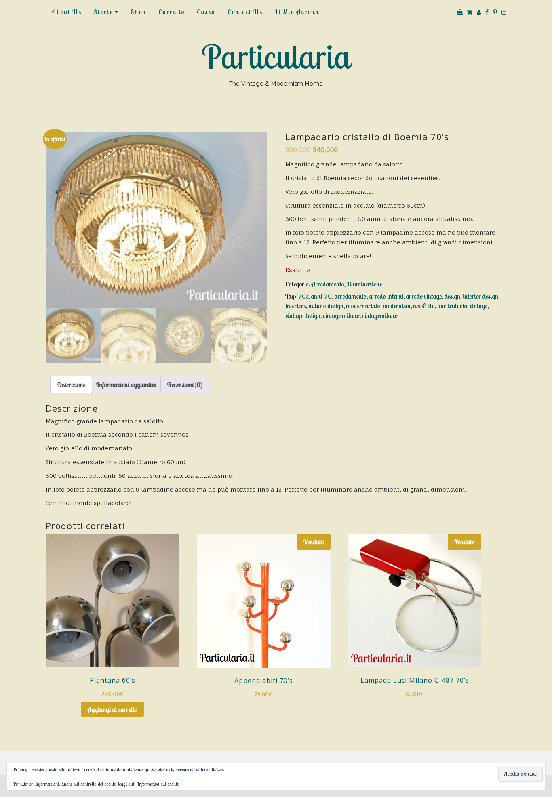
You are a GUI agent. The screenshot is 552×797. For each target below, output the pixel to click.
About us (67, 12)
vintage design (302, 315)
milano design (325, 306)
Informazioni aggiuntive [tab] (126, 385)
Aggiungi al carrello (112, 709)
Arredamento (327, 284)
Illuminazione (364, 284)
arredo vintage (424, 296)
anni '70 (321, 296)
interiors (295, 306)
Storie (103, 12)
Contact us (245, 12)
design (452, 296)
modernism (397, 306)
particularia (452, 306)
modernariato (363, 306)
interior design (480, 296)
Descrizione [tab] (71, 385)
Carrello (171, 12)
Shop (138, 12)
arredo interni (386, 296)
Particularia (276, 56)
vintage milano (341, 315)
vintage (478, 306)
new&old (424, 306)
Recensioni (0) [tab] (184, 385)
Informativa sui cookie (158, 784)
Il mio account (298, 12)
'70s (302, 296)
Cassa (206, 12)
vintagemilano (380, 315)
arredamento (350, 296)
